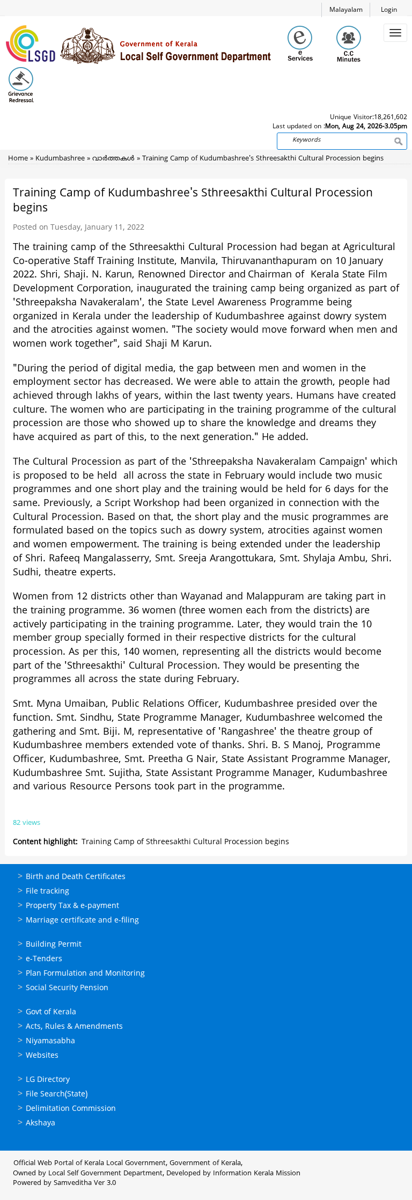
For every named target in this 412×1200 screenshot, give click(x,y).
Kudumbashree (60, 159)
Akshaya (40, 1123)
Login (389, 10)
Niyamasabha (50, 1041)
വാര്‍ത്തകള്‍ (113, 159)
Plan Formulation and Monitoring (85, 973)
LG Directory (48, 1080)
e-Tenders (44, 959)
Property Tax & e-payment (72, 906)
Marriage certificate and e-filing (82, 920)
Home (18, 159)
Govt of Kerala (51, 1012)
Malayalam (346, 10)
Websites (42, 1055)
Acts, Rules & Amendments (74, 1026)
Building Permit (54, 944)
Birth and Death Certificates (76, 877)
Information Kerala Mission (256, 1173)
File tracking (47, 891)
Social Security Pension (67, 988)
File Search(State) (56, 1094)
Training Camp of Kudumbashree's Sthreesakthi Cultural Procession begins (263, 159)
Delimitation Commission (71, 1109)
